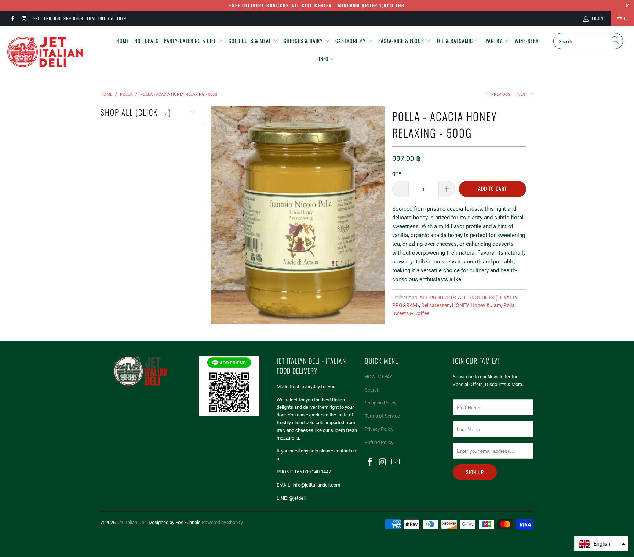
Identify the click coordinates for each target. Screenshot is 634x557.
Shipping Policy (380, 402)
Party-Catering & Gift (191, 40)
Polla (509, 305)
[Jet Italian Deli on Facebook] (12, 18)
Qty (396, 173)
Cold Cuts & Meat (251, 40)
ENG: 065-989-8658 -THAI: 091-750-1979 (85, 18)
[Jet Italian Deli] (54, 52)
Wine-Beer (527, 40)
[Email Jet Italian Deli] (35, 18)
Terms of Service (382, 416)
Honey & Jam (486, 305)
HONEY (460, 305)
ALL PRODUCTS (437, 298)
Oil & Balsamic (455, 40)
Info (324, 58)
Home (122, 40)
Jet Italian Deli (131, 522)
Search (372, 390)
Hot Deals (146, 40)
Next (523, 94)
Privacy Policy (379, 429)
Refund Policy (379, 442)
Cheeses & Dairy (304, 40)
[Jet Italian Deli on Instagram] (24, 18)
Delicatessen (435, 305)
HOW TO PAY (378, 376)
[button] (601, 543)
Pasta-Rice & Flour (402, 40)
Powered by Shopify (222, 522)
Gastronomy (351, 40)
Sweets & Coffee (410, 313)
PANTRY (494, 40)
